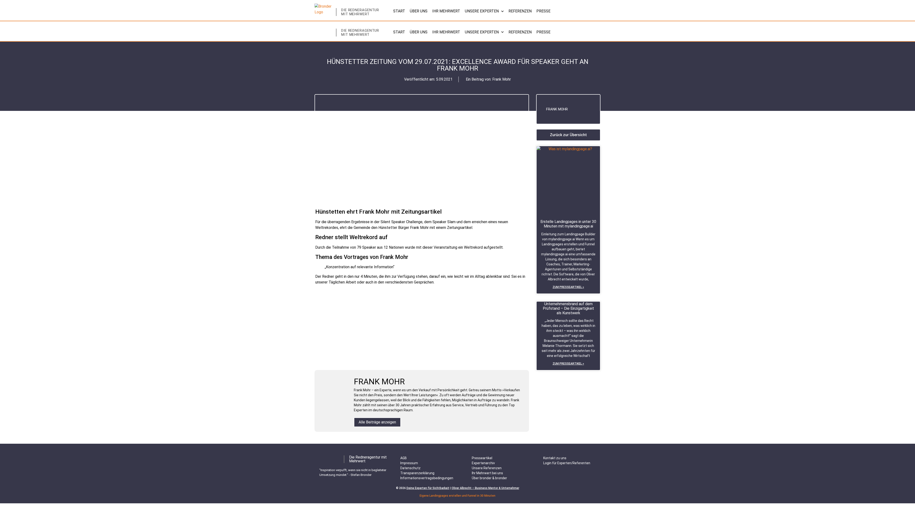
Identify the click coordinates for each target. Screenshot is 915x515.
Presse (543, 11)
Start (399, 11)
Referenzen (520, 11)
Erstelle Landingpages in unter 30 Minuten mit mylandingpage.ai (568, 223)
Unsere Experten (482, 11)
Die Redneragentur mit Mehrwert (360, 12)
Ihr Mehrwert (446, 11)
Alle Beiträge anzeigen (377, 422)
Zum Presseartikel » (568, 287)
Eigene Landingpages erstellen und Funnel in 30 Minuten (457, 495)
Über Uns (418, 11)
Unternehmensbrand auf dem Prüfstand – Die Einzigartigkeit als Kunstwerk (568, 308)
